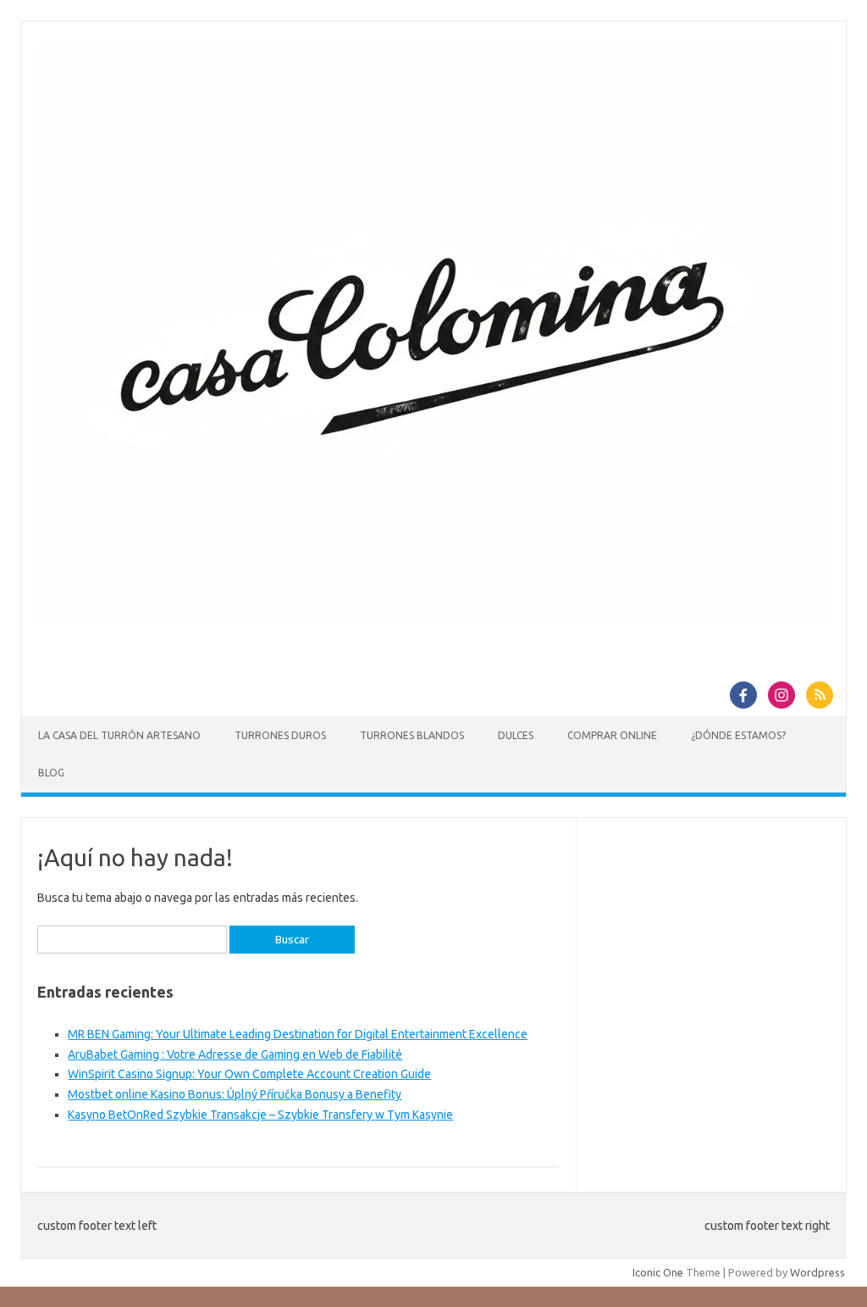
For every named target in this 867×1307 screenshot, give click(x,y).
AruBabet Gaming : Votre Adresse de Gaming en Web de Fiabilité (235, 1054)
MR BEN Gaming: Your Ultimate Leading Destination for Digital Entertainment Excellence (297, 1034)
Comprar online (612, 735)
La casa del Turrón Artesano (119, 735)
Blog (51, 772)
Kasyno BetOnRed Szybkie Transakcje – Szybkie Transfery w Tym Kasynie (260, 1114)
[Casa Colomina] (433, 621)
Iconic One (657, 1272)
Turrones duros (280, 735)
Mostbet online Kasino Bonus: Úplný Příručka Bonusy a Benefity (234, 1094)
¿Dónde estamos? (738, 735)
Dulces (515, 735)
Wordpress (817, 1272)
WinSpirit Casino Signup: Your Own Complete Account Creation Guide (249, 1074)
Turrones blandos (412, 735)
